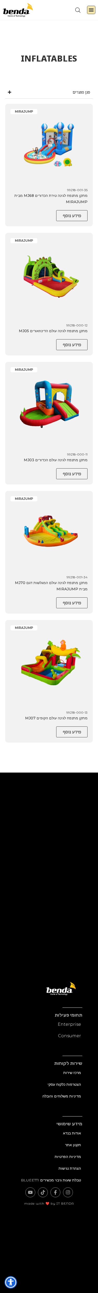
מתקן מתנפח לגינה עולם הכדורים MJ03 (56, 460)
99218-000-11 (77, 454)
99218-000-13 (77, 712)
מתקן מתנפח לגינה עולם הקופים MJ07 (56, 718)
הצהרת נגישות (70, 1168)
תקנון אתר (73, 1145)
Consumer (69, 1035)
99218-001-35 (77, 190)
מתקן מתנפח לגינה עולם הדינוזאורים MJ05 (53, 331)
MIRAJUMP (24, 111)
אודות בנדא (72, 1133)
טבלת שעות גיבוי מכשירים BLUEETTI (51, 1180)
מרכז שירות (72, 1072)
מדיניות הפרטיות (68, 1156)
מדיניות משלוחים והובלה (61, 1096)
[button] (91, 10)
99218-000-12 (77, 325)
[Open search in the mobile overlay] (77, 10)
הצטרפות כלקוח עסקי (64, 1084)
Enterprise (69, 1024)
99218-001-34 (77, 577)
